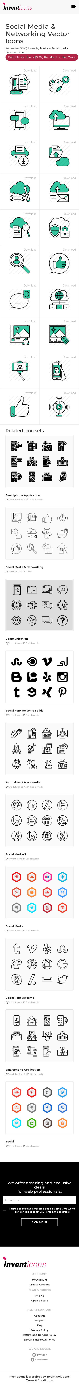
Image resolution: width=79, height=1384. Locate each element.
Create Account (39, 1284)
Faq (39, 1325)
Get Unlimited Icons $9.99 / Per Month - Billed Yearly (42, 57)
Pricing (39, 1295)
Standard (24, 52)
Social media (60, 48)
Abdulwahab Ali (18, 499)
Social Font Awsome (20, 997)
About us (39, 1315)
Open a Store (39, 1300)
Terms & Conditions (39, 1380)
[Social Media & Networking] (39, 533)
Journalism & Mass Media (23, 782)
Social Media (14, 926)
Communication (17, 638)
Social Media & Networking (24, 567)
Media (44, 48)
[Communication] (39, 605)
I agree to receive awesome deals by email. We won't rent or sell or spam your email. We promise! (42, 1210)
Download (30, 70)
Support (39, 1320)
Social (10, 1141)
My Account (39, 1279)
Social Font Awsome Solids (24, 710)
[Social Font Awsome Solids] (39, 677)
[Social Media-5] (39, 820)
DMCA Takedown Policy (39, 1339)
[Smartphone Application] (39, 461)
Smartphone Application (23, 495)
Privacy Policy (39, 1330)
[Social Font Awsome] (39, 964)
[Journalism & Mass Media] (39, 748)
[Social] (39, 1107)
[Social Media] (39, 892)
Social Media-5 (16, 854)
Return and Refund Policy (39, 1334)
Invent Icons (15, 643)
